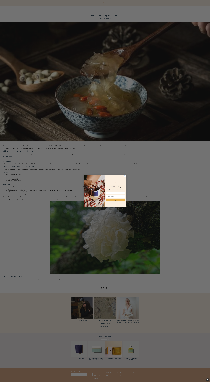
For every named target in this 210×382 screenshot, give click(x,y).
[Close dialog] (125, 176)
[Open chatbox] (207, 379)
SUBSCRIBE (115, 200)
